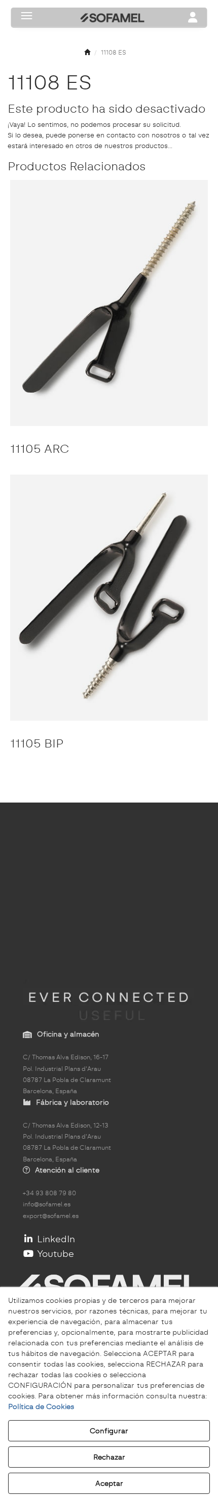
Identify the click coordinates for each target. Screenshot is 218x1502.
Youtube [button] (54, 1253)
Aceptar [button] (109, 1483)
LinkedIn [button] (54, 1239)
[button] (87, 53)
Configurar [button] (109, 1431)
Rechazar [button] (109, 1457)
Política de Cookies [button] (41, 1406)
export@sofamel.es (51, 1215)
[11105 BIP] (109, 598)
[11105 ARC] (109, 303)
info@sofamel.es (46, 1204)
